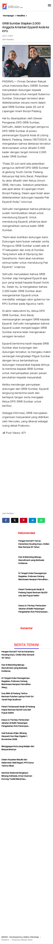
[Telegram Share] (32, 520)
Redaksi (5, 940)
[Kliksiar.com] (12, 6)
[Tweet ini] (14, 520)
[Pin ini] (23, 520)
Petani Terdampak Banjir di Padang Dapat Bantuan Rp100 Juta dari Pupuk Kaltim (32, 592)
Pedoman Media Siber (22, 940)
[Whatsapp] (41, 520)
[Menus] (49, 6)
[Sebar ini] (6, 520)
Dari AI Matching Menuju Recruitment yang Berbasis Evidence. (31, 560)
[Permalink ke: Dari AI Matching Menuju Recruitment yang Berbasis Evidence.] (9, 563)
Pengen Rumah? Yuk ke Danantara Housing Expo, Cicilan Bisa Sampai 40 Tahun (33, 544)
